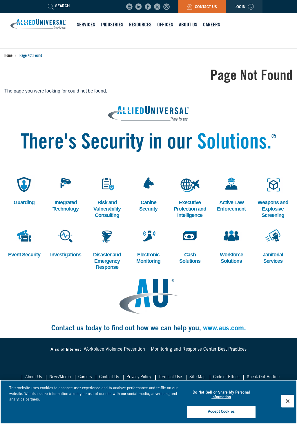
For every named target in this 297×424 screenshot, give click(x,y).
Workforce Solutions (231, 245)
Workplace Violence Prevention (114, 349)
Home (8, 56)
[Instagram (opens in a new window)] (166, 6)
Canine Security (147, 193)
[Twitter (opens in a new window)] (157, 6)
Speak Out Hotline (263, 377)
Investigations (65, 242)
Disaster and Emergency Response (107, 248)
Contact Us (205, 7)
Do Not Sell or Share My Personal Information (221, 395)
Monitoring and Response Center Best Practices (199, 349)
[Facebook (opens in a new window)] (148, 6)
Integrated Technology (65, 193)
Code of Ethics (226, 377)
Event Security (24, 242)
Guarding (23, 190)
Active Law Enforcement (231, 193)
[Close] (287, 401)
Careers (85, 377)
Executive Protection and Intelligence (190, 196)
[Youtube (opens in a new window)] (129, 6)
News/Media (60, 377)
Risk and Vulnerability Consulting (107, 196)
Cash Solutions (189, 245)
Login (240, 7)
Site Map (197, 377)
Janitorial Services (271, 245)
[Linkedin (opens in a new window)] (138, 6)
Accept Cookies (221, 412)
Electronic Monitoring (148, 245)
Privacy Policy (138, 377)
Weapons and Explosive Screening (273, 196)
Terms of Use (170, 377)
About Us (33, 377)
